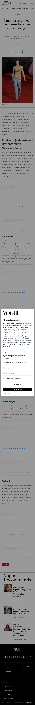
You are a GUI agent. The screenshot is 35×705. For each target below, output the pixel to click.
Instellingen (17, 384)
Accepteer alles (17, 389)
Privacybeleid (7, 393)
